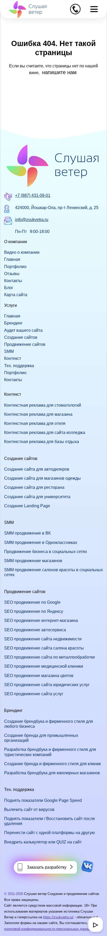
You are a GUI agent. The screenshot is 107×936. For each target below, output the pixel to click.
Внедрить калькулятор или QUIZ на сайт (43, 842)
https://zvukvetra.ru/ (58, 917)
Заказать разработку (46, 867)
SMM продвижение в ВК (27, 533)
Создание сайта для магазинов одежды (42, 478)
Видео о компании (21, 252)
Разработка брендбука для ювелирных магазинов (52, 773)
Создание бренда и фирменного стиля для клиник (52, 764)
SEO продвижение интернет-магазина (41, 620)
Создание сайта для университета (37, 497)
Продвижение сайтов (24, 344)
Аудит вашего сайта (23, 330)
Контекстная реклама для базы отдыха (41, 441)
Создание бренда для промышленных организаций (41, 738)
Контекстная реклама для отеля (34, 423)
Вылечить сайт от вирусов (29, 809)
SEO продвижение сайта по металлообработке (49, 657)
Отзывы (11, 273)
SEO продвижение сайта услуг (33, 694)
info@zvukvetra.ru (31, 219)
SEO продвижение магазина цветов (38, 675)
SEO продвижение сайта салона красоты (44, 648)
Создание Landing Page (27, 506)
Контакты (13, 280)
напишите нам (59, 72)
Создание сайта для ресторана (34, 487)
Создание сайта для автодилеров (36, 469)
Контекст (12, 358)
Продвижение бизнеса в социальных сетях (45, 551)
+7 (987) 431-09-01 (32, 195)
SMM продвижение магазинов (33, 560)
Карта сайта (15, 294)
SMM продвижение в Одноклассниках (40, 542)
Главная (12, 259)
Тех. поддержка (19, 365)
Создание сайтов (20, 337)
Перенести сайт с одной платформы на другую (49, 832)
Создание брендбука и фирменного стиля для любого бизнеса (48, 724)
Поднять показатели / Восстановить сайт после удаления (49, 821)
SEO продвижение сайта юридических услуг (47, 684)
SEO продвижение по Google (32, 602)
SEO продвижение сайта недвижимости (43, 639)
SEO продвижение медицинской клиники (43, 666)
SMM (9, 351)
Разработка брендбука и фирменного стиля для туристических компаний (50, 752)
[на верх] (11, 925)
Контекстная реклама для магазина (38, 414)
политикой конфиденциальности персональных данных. (48, 929)
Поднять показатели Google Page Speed (43, 800)
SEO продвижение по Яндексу (33, 611)
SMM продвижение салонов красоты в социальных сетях (53, 572)
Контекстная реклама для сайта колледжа (44, 432)
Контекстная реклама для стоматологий (42, 405)
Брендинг (13, 323)
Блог (8, 287)
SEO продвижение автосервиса (35, 630)
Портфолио (15, 266)
